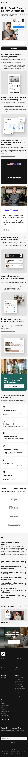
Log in (13, 749)
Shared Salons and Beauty (19, 682)
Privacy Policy (23, 751)
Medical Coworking (19, 686)
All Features (3, 660)
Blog (16, 662)
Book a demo (13, 641)
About (2, 701)
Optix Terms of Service (14, 751)
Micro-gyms (17, 692)
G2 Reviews (3, 713)
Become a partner (5, 705)
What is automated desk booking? (10, 543)
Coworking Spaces (19, 677)
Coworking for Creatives (20, 688)
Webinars (17, 671)
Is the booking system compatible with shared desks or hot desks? (12, 590)
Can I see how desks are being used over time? (12, 584)
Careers (3, 703)
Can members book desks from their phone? (12, 562)
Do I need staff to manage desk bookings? (12, 596)
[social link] (2, 719)
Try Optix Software (5, 715)
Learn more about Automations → (8, 156)
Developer (3, 664)
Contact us (3, 709)
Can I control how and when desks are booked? (11, 567)
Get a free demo (13, 386)
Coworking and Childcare (20, 696)
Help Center (17, 667)
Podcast (17, 669)
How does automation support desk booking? (12, 578)
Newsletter (17, 665)
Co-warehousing (18, 690)
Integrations (3, 662)
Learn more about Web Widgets (8, 331)
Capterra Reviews (5, 711)
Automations (4, 665)
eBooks (16, 660)
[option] (14, 616)
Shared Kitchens (18, 694)
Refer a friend (4, 707)
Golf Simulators (18, 684)
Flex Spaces (17, 679)
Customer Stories (19, 664)
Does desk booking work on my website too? (12, 573)
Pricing (2, 667)
